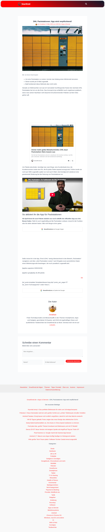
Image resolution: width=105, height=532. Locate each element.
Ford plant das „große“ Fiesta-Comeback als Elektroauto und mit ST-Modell (52, 426)
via (82, 277)
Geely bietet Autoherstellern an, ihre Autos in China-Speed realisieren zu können (52, 423)
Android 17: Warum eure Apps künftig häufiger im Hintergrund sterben (52, 436)
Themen (47, 387)
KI (53, 520)
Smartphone (53, 470)
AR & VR (53, 454)
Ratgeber (52, 497)
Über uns (66, 387)
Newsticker (23, 387)
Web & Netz (53, 522)
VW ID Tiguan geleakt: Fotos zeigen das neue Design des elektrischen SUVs (52, 419)
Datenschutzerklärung (53, 390)
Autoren (72, 387)
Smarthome (53, 468)
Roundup (52, 502)
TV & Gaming (53, 475)
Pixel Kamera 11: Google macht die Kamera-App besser (52, 433)
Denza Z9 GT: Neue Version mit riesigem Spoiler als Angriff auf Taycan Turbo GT (52, 429)
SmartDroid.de (31, 399)
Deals (52, 448)
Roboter (53, 466)
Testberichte (53, 527)
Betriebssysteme (53, 510)
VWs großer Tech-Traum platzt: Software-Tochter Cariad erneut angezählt (52, 439)
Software (52, 505)
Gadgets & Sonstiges (53, 458)
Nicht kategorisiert (52, 487)
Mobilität (53, 463)
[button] (86, 4)
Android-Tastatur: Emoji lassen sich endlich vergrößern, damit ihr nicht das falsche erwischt (52, 416)
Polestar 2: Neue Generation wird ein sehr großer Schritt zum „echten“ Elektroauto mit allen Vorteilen (52, 413)
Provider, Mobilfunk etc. (52, 492)
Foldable (53, 456)
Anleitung (53, 500)
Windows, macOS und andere (54, 518)
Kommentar (52, 482)
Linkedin (52, 325)
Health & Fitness (52, 480)
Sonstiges (52, 525)
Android (54, 513)
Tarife (53, 495)
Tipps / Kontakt (56, 387)
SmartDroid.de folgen (36, 387)
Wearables (53, 478)
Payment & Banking (52, 490)
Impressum (80, 387)
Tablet (53, 473)
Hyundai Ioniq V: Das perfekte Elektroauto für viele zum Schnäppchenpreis (52, 409)
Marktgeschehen (52, 485)
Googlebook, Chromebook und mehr (53, 461)
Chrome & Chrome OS (54, 515)
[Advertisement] (52, 109)
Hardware (52, 451)
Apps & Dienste (66, 24)
